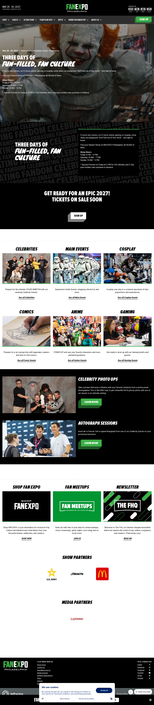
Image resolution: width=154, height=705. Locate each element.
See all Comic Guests (26, 360)
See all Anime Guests (77, 360)
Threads (140, 678)
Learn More (91, 402)
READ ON (128, 538)
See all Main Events (77, 297)
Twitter (139, 665)
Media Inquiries (42, 673)
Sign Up (78, 215)
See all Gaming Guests (127, 360)
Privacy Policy (122, 694)
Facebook (140, 670)
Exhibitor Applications (44, 675)
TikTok (139, 675)
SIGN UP (144, 19)
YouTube (140, 673)
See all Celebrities (26, 297)
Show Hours (41, 665)
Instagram (140, 667)
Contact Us (41, 667)
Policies (40, 681)
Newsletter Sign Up (44, 670)
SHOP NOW (26, 538)
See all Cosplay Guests (128, 297)
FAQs (39, 678)
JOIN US (77, 538)
